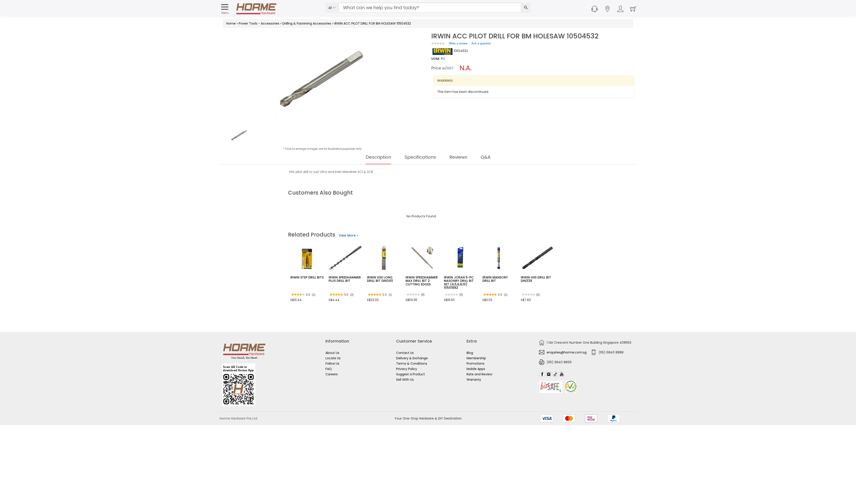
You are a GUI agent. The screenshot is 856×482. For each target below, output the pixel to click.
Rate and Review (479, 374)
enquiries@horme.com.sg (566, 352)
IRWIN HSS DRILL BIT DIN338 (536, 279)
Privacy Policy (406, 369)
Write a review (458, 44)
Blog (470, 353)
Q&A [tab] (485, 157)
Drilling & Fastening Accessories (306, 23)
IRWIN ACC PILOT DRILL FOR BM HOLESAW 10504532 (372, 23)
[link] (438, 43)
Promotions (475, 363)
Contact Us (405, 353)
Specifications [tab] (420, 157)
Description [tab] (378, 157)
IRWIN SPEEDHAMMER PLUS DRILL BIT (345, 279)
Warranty (474, 379)
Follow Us (332, 363)
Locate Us (333, 358)
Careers (331, 374)
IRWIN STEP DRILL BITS (307, 277)
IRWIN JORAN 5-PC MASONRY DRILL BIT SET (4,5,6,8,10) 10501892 (459, 282)
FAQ (328, 369)
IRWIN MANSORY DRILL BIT (495, 279)
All (330, 8)
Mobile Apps (476, 369)
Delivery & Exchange (412, 358)
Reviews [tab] (458, 157)
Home (231, 23)
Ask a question (481, 43)
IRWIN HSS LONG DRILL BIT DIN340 (380, 279)
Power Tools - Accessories (259, 23)
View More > (348, 235)
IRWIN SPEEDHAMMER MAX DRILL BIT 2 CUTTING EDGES (421, 281)
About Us (332, 353)
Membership (476, 358)
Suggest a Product (410, 374)
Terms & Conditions (411, 363)
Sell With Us (405, 379)
